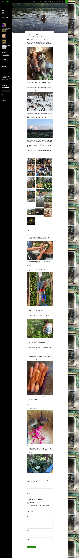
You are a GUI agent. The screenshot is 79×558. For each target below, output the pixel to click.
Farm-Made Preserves (45, 1)
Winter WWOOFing (4, 66)
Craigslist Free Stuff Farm (5, 56)
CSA (27, 32)
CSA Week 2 (29, 494)
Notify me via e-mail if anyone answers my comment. (37, 543)
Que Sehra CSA (52, 1)
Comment (29, 516)
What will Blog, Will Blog (60, 1)
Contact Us (3, 13)
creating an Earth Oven (5, 60)
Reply (32, 507)
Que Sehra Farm (5, 1)
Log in (2, 96)
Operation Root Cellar (31, 490)
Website (28, 539)
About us (34, 1)
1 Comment (42, 36)
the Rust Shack (4, 59)
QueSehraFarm (36, 36)
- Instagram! (3, 6)
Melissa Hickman (4, 78)
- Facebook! (3, 5)
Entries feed (3, 97)
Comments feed (4, 99)
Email (28, 534)
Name (28, 530)
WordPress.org (4, 100)
